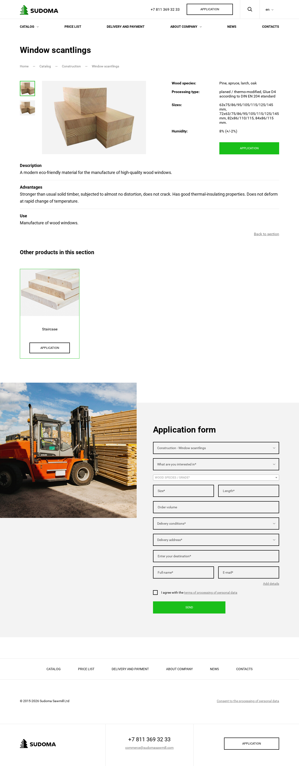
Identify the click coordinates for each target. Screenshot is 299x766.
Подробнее (49, 310)
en (268, 9)
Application (209, 9)
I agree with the (199, 592)
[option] (94, 117)
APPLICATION (249, 148)
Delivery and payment (126, 26)
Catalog (27, 26)
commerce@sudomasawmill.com (149, 747)
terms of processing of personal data (210, 592)
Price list (72, 26)
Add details (271, 584)
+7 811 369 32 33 (165, 9)
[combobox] (216, 448)
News (231, 26)
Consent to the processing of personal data (248, 701)
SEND (189, 607)
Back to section (266, 234)
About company (183, 26)
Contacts (270, 26)
